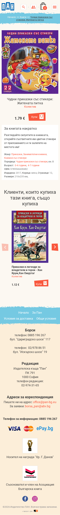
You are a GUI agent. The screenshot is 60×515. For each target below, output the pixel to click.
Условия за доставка (18, 318)
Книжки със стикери (15, 158)
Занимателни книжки (35, 154)
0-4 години (20, 165)
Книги (23, 17)
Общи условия (46, 318)
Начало (12, 17)
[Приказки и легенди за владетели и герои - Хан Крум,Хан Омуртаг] (30, 237)
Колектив (30, 106)
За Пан (37, 312)
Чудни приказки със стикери (32, 161)
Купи (34, 117)
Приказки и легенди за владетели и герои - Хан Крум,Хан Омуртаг (27, 270)
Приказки (16, 154)
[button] (55, 247)
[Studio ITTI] (30, 511)
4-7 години (33, 165)
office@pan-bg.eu (44, 402)
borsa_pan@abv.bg (37, 406)
